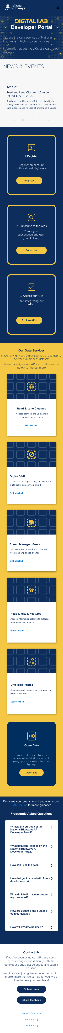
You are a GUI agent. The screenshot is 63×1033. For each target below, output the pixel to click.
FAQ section (19, 805)
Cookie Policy (31, 1025)
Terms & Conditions (31, 1013)
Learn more (17, 701)
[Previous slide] (52, 99)
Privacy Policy (31, 1019)
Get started (31, 425)
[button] (29, 180)
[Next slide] (11, 99)
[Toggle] (58, 7)
